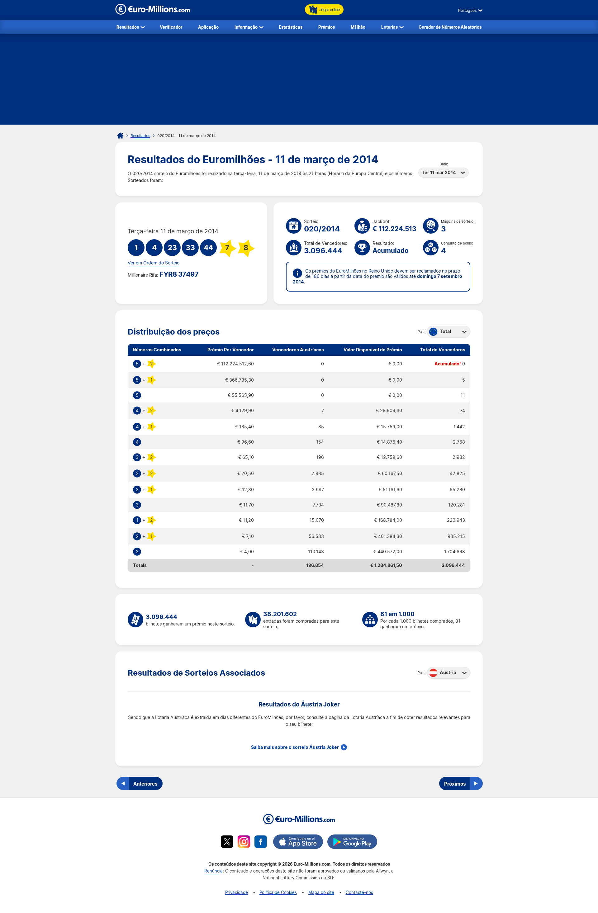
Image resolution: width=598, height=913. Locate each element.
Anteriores (145, 784)
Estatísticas (290, 27)
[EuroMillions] (152, 13)
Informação (246, 27)
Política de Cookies (278, 892)
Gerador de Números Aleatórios (450, 27)
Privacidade (236, 892)
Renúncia (213, 870)
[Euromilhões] (120, 135)
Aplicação (208, 27)
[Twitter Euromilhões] (227, 842)
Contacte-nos (359, 892)
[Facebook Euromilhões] (260, 842)
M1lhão (358, 27)
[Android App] (352, 842)
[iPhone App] (298, 842)
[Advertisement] (299, 81)
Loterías (389, 27)
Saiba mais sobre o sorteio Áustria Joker (295, 747)
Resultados (127, 27)
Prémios (326, 27)
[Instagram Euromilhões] (244, 842)
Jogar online (329, 9)
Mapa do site (321, 892)
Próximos (455, 784)
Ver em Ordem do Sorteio (153, 263)
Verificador (171, 27)
